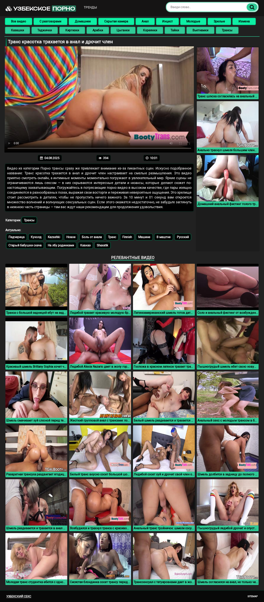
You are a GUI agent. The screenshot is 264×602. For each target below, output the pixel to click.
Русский (183, 237)
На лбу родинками (61, 245)
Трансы (227, 30)
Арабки (98, 30)
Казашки (17, 30)
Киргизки (72, 30)
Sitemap (253, 596)
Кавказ (85, 245)
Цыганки (123, 30)
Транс (112, 237)
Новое (71, 237)
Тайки (175, 30)
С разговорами (50, 21)
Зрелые (219, 21)
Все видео (18, 21)
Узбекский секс (18, 596)
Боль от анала (92, 237)
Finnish (127, 237)
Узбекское (43, 8)
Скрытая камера (116, 21)
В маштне (164, 237)
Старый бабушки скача (25, 245)
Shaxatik (102, 245)
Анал (145, 21)
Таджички (44, 30)
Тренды (90, 7)
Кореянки (150, 30)
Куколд (36, 237)
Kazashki (54, 237)
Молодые (193, 21)
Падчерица (17, 237)
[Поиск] (252, 7)
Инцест (167, 21)
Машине (144, 237)
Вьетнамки (200, 30)
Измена (244, 21)
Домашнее (83, 21)
